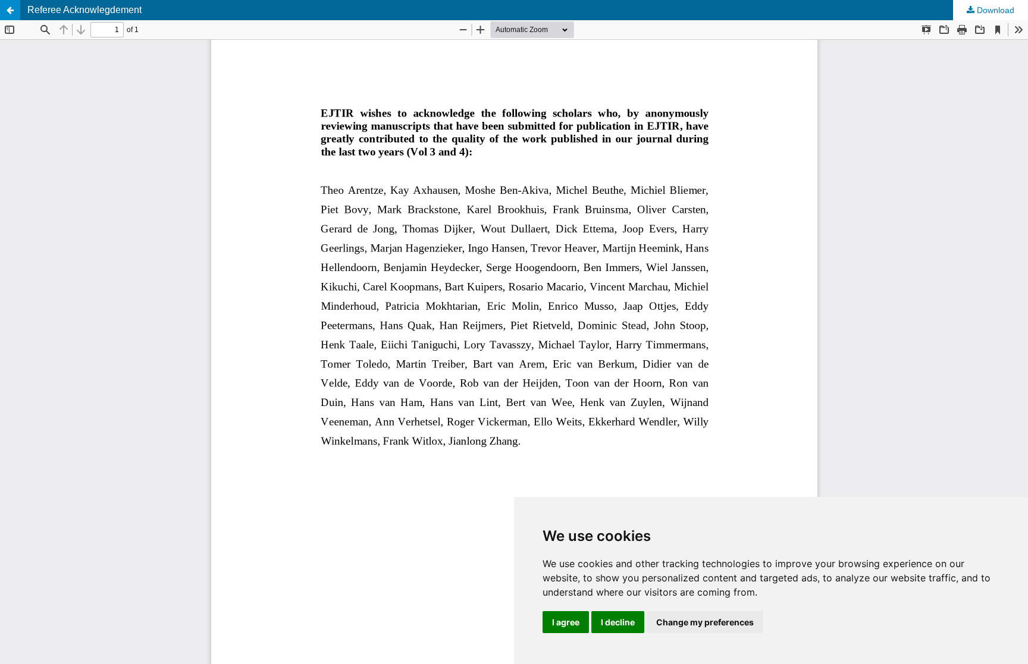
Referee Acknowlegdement (84, 10)
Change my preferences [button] (705, 622)
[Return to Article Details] (10, 10)
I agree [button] (565, 622)
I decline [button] (618, 622)
